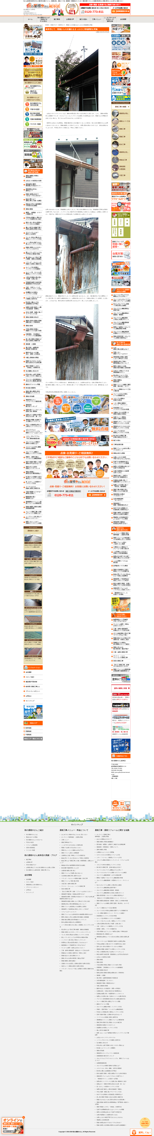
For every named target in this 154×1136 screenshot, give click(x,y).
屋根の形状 (29, 325)
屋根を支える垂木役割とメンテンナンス (33, 467)
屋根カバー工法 (124, 121)
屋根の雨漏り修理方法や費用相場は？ (33, 472)
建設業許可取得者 (31, 681)
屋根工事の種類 (120, 107)
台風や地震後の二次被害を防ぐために (121, 471)
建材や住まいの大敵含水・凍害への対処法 (33, 353)
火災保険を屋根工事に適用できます (71, 875)
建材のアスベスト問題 (33, 384)
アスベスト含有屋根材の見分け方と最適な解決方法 (111, 999)
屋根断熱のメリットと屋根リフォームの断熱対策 (33, 502)
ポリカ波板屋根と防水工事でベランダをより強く (121, 634)
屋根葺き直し (123, 152)
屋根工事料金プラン (67, 842)
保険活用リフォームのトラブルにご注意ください (121, 588)
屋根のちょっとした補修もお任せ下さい (72, 850)
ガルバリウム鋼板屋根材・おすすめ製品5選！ (109, 875)
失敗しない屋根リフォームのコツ (120, 353)
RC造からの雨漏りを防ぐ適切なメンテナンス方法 (34, 477)
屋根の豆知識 (30, 396)
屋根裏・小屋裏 (31, 344)
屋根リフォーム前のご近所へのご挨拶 (119, 543)
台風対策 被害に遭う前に (68, 870)
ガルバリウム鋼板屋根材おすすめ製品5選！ (121, 323)
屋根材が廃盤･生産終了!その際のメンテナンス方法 (111, 949)
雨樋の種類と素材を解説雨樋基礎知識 (33, 507)
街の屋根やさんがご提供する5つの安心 (44, 19)
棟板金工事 (123, 160)
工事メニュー (96, 19)
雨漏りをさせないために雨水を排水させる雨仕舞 (33, 361)
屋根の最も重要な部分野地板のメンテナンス (33, 392)
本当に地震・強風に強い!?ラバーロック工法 (109, 1091)
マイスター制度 (30, 850)
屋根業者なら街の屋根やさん (34, 884)
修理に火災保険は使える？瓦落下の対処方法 (121, 467)
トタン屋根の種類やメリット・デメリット (120, 403)
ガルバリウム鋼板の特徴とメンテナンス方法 (33, 452)
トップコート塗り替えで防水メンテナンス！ (33, 517)
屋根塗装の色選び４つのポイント (119, 494)
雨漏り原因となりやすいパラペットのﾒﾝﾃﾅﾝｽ (33, 248)
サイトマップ (30, 701)
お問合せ (28, 696)
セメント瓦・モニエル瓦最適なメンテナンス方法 (33, 273)
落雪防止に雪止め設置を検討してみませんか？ (74, 942)
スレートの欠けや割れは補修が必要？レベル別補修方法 (112, 910)
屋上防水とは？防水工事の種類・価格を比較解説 (33, 258)
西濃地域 (28, 731)
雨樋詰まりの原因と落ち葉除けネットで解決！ (121, 643)
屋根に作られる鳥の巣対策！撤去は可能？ (73, 958)
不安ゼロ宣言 (30, 842)
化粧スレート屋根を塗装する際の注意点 (119, 417)
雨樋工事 (122, 137)
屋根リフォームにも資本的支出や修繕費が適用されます (77, 914)
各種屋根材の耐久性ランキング (105, 1056)
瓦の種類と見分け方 (32, 371)
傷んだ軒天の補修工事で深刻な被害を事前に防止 (33, 228)
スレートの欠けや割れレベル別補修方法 (120, 394)
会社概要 (123, 19)
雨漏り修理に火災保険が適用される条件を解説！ (121, 513)
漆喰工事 (122, 129)
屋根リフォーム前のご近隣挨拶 (70, 853)
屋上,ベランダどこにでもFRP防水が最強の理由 (34, 253)
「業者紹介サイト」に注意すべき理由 (120, 593)
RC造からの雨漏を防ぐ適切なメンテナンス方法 (110, 1012)
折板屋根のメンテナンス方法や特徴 (107, 915)
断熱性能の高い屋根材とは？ (31, 497)
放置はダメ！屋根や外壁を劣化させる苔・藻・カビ (111, 1084)
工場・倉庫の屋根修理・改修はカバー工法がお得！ (121, 629)
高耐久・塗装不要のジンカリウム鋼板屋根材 (33, 457)
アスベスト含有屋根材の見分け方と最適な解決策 (33, 380)
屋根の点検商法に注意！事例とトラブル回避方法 (121, 570)
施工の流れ (83, 19)
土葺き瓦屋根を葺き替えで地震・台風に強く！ (33, 278)
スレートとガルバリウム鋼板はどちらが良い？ (121, 295)
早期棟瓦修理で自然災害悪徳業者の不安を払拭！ (33, 283)
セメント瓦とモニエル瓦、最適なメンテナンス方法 (111, 921)
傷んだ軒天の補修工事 (103, 1030)
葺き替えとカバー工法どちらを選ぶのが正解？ (121, 376)
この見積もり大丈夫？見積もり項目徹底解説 (120, 552)
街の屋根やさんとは (31, 834)
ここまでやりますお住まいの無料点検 (110, 19)
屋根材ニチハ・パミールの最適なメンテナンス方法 (121, 422)
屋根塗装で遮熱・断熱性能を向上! (120, 504)
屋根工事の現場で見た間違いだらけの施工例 (120, 490)
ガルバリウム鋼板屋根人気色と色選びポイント (121, 318)
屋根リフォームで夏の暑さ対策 (70, 881)
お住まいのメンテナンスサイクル (106, 1037)
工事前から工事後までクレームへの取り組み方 (121, 547)
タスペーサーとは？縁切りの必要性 (32, 233)
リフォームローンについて (68, 911)
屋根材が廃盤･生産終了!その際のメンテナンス (33, 420)
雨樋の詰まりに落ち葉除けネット (70, 955)
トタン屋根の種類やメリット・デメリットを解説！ (111, 913)
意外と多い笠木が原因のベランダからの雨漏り (33, 223)
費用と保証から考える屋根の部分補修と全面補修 (75, 917)
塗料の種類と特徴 (120, 688)
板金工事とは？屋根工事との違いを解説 (33, 199)
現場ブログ (54, 25)
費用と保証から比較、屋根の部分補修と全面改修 (121, 366)
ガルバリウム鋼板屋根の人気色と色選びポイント (110, 893)
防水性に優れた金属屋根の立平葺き (107, 1071)
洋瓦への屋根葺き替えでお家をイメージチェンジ (33, 425)
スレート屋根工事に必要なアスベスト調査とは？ (33, 512)
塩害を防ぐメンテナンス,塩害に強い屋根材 (34, 410)
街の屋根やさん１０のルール (34, 839)
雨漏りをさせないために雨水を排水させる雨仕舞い (111, 1099)
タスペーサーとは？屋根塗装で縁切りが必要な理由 (111, 941)
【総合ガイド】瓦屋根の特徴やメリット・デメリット (112, 898)
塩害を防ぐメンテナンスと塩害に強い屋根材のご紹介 (112, 1081)
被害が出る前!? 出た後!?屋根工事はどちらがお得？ (121, 557)
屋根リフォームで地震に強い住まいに (72, 873)
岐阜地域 (28, 728)
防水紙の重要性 (31, 388)
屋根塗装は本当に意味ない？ (31, 189)
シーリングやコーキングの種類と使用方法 (33, 298)
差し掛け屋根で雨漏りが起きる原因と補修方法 (110, 1097)
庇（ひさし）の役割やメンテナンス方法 (33, 482)
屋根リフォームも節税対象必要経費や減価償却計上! (121, 670)
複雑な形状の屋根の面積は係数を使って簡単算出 (110, 972)
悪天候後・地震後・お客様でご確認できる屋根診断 (111, 844)
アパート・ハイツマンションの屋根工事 (120, 656)
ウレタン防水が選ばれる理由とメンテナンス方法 (33, 238)
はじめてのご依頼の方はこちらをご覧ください (74, 834)
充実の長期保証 (30, 847)
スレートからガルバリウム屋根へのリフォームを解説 (121, 300)
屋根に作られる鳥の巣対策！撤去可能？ (121, 648)
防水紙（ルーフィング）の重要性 (106, 1048)
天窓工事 (122, 175)
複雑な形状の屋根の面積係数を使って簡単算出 (33, 321)
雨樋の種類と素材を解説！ (68, 961)
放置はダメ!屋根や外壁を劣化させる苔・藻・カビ (34, 415)
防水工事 (122, 144)
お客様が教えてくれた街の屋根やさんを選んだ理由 (40, 867)
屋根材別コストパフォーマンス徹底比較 (33, 400)
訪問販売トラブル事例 (120, 565)
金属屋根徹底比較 (102, 1063)
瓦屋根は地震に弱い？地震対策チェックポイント (121, 481)
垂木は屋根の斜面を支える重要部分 (71, 922)
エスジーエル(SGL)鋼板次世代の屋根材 (33, 447)
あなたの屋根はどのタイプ (104, 839)
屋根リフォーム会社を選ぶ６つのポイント (121, 449)
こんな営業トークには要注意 (120, 561)
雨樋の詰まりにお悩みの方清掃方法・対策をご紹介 (121, 638)
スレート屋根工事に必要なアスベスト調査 (108, 1001)
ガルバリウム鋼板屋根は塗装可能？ (121, 309)
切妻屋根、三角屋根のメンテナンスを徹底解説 (33, 334)
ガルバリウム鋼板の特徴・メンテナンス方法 (109, 1006)
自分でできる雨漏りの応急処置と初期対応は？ (121, 508)
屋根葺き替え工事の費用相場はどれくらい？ (121, 362)
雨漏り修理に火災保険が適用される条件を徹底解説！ (112, 1125)
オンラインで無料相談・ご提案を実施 (72, 837)
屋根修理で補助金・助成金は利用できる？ (120, 522)
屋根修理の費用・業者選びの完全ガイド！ (33, 184)
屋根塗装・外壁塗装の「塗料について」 (108, 847)
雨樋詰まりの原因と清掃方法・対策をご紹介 (73, 953)
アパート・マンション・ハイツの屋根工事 (73, 886)
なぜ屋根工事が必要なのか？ (121, 348)
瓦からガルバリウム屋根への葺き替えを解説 (121, 304)
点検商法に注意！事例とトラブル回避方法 (73, 855)
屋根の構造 (29, 209)
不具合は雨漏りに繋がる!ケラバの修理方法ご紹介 (34, 218)
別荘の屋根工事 (118, 661)
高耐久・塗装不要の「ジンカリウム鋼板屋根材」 (110, 1009)
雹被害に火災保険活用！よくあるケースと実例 (121, 518)
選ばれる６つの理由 (31, 837)
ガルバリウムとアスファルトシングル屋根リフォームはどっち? (34, 431)
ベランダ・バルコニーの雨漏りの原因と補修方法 (33, 263)
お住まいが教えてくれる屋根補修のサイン (121, 371)
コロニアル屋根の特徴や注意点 (119, 399)
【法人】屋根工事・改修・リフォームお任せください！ (77, 891)
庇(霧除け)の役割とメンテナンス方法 (32, 293)
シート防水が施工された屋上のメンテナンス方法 (33, 243)
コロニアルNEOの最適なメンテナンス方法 (121, 431)
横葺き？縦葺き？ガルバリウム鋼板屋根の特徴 (121, 327)
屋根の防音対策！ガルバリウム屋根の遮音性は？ (121, 337)
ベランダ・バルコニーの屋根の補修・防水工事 (74, 878)
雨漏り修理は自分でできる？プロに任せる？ (33, 194)
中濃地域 (28, 734)
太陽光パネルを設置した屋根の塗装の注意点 (121, 413)
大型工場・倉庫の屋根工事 (68, 883)
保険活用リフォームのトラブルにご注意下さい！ (110, 1076)
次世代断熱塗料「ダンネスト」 (118, 499)
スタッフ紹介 (30, 677)
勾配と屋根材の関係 (32, 357)
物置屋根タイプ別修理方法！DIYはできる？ (120, 620)
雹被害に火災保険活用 (103, 1120)
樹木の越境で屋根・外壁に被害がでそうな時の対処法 (121, 584)
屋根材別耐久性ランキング (31, 405)
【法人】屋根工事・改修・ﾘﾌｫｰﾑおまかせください (121, 665)
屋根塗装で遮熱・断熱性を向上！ (106, 983)
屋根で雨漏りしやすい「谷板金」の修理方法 (33, 366)
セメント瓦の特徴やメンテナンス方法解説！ (33, 268)
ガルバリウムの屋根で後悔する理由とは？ (33, 442)
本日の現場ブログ (31, 864)
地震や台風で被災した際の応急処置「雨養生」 (33, 308)
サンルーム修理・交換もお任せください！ (121, 624)
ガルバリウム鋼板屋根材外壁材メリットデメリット (121, 332)
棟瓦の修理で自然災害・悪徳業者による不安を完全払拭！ (113, 954)
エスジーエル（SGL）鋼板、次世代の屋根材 (109, 1068)
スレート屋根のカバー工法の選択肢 (121, 390)
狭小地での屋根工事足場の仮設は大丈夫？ (120, 436)
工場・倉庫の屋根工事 (120, 652)
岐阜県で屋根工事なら (33, 686)
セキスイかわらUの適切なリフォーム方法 (108, 855)
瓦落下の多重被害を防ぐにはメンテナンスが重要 (121, 462)
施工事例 (57, 19)
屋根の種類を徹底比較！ (117, 380)
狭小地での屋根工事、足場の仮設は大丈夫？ (109, 867)
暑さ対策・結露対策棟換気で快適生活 (107, 978)
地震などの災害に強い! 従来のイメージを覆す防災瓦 (111, 996)
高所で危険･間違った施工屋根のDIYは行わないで (34, 462)
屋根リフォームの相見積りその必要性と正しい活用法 (121, 538)
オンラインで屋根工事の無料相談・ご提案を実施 (121, 533)
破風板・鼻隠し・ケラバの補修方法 (107, 929)
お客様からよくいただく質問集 (105, 852)
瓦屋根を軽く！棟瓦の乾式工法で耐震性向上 (109, 991)
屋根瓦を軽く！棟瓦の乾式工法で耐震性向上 (120, 476)
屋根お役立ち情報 (119, 453)
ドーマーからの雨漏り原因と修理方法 (33, 487)
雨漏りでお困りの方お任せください (71, 847)
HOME (47, 25)
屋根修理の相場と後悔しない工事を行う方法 (120, 357)
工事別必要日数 (118, 444)
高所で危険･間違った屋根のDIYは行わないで (109, 1014)
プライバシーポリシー (33, 691)
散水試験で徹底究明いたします (70, 868)
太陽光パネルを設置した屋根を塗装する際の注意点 (75, 963)
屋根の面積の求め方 (32, 317)
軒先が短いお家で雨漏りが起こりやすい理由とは (33, 375)
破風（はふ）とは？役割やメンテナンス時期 (33, 522)
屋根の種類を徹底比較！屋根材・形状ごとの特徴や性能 (112, 900)
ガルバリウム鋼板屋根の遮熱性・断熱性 (121, 313)
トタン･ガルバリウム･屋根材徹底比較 (33, 437)
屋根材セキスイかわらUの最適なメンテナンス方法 (121, 427)
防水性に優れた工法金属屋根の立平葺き (32, 303)
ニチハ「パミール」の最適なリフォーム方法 (109, 857)
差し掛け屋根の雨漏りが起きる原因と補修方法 (33, 339)
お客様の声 (70, 19)
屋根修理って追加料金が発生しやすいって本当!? (121, 579)
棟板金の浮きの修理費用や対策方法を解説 (33, 204)
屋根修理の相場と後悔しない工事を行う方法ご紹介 (75, 901)
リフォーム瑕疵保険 (31, 845)
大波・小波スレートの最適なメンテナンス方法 (33, 288)
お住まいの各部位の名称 (33, 180)
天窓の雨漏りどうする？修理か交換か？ (33, 492)
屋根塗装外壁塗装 (122, 168)
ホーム (30, 19)
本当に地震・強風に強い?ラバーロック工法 (34, 312)
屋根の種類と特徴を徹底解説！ (32, 176)
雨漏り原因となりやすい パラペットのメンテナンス (75, 932)
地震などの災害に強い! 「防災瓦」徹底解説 (120, 485)
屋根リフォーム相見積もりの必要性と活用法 (73, 906)
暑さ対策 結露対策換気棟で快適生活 (32, 348)
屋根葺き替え (123, 113)
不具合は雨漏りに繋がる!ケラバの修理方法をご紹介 (111, 944)
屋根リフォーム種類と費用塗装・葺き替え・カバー (121, 385)
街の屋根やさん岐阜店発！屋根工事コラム (38, 870)
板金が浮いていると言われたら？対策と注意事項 (121, 575)
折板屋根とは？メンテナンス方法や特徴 (121, 408)
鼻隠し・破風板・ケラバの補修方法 (33, 213)
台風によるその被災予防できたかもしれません (121, 457)
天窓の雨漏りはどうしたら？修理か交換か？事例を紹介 (112, 931)
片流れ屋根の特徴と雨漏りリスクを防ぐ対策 (33, 329)
